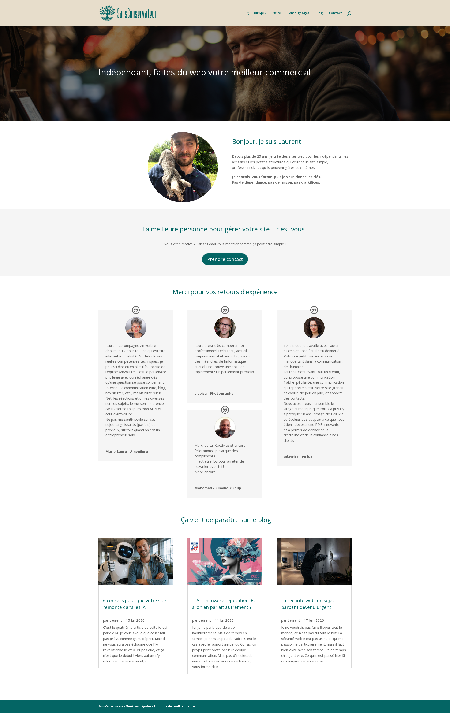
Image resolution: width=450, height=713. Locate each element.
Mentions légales (138, 706)
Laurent (115, 620)
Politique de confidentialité (174, 706)
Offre (277, 13)
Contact (335, 13)
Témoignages (298, 13)
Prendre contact (225, 259)
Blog (319, 13)
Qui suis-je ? (256, 13)
